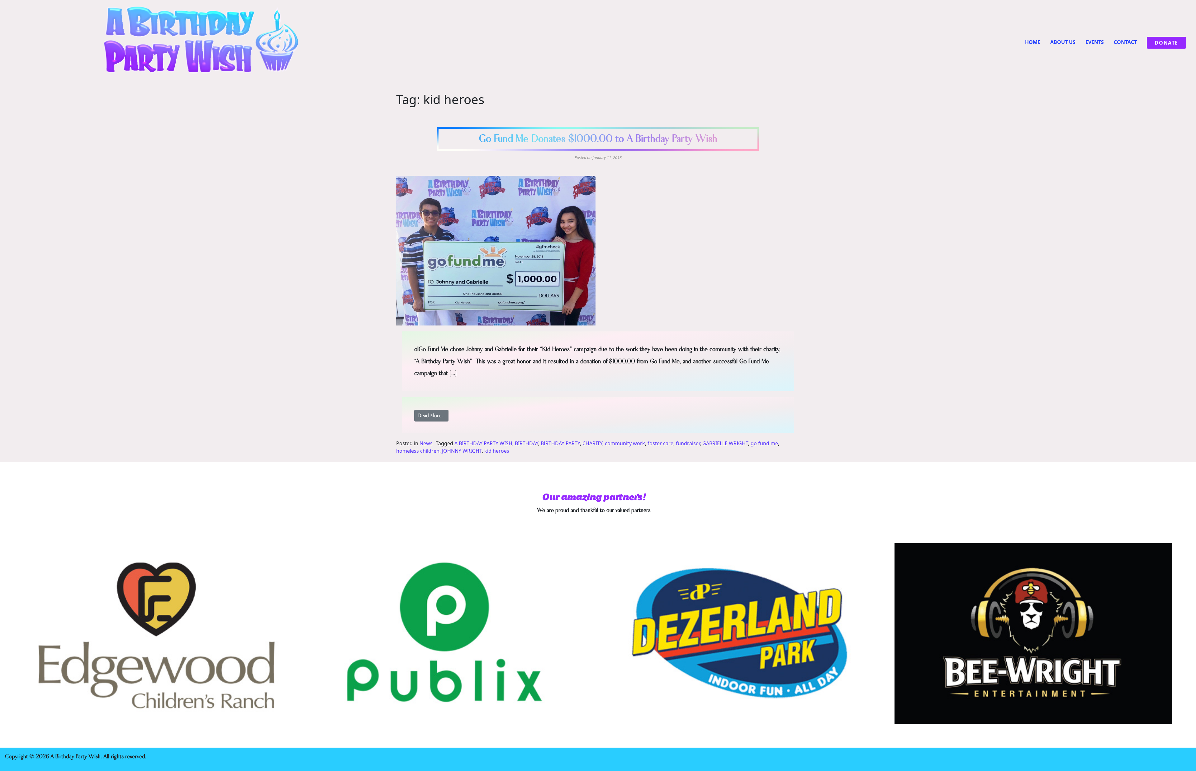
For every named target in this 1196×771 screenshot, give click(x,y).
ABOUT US (1062, 42)
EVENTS (1094, 42)
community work (625, 443)
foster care (660, 443)
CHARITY (592, 443)
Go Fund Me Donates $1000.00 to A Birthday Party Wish (598, 139)
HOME (1032, 42)
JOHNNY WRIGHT (462, 450)
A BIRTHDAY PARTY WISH (483, 443)
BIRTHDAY (526, 443)
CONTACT (1125, 42)
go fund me (764, 443)
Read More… (433, 415)
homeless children (417, 450)
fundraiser (688, 443)
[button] (496, 250)
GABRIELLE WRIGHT (725, 443)
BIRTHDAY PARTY (560, 443)
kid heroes (496, 450)
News (426, 443)
